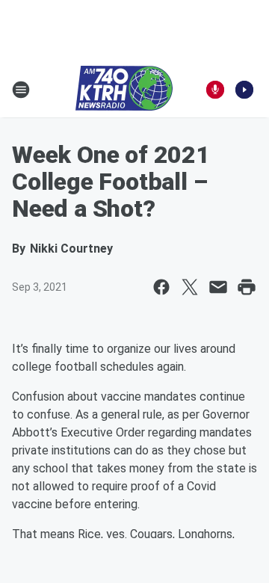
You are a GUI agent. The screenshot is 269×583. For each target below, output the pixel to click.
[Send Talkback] (215, 90)
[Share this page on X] (189, 287)
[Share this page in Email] (218, 287)
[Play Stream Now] (244, 90)
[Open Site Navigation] (21, 90)
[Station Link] (124, 90)
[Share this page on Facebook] (161, 287)
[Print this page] (246, 287)
